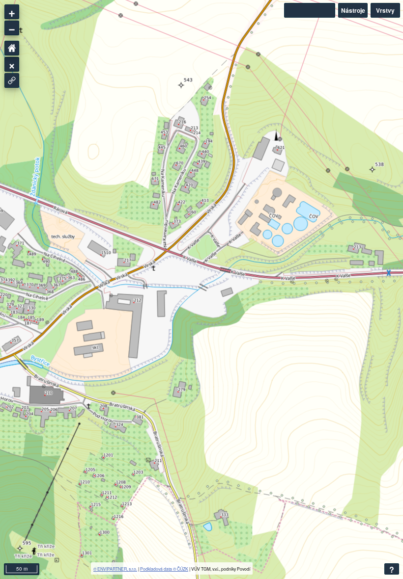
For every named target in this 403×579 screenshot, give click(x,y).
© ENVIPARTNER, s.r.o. (115, 569)
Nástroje (353, 10)
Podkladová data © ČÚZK (164, 569)
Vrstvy (385, 10)
